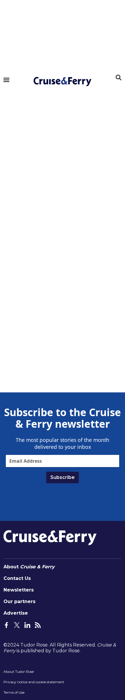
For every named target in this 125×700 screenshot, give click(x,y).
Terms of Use (13, 692)
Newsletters (18, 590)
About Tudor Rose (18, 671)
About (29, 566)
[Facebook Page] (6, 625)
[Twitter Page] (17, 625)
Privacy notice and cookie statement (33, 682)
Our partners (19, 601)
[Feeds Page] (38, 625)
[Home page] (62, 81)
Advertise (15, 613)
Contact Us (17, 578)
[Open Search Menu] (119, 77)
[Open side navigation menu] (6, 80)
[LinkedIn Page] (27, 625)
